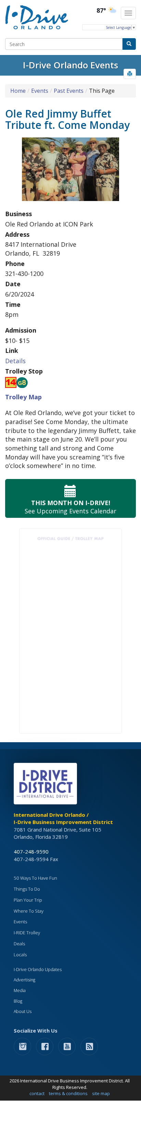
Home (18, 90)
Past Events (69, 90)
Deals (19, 943)
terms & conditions (68, 1093)
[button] (130, 74)
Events (39, 90)
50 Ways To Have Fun (35, 878)
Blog (18, 1001)
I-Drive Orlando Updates (38, 969)
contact (36, 1093)
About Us (22, 1011)
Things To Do (27, 889)
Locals (20, 954)
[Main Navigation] (128, 13)
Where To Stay (28, 911)
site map (101, 1093)
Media (20, 990)
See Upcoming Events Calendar (70, 507)
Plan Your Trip (28, 900)
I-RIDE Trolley (27, 932)
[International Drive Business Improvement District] (46, 785)
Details (15, 361)
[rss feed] (89, 1046)
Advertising (24, 980)
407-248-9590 (31, 851)
